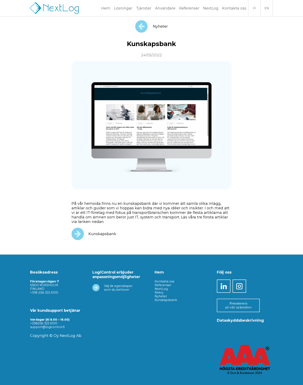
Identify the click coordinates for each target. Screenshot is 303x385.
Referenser (189, 8)
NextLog (161, 289)
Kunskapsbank (102, 233)
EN (266, 8)
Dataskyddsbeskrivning (240, 320)
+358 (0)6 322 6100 (44, 292)
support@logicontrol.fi (47, 327)
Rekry (159, 292)
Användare (165, 8)
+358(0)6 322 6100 (43, 323)
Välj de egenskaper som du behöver (118, 287)
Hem (105, 8)
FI (254, 8)
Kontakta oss (234, 8)
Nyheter (160, 26)
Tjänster (143, 8)
